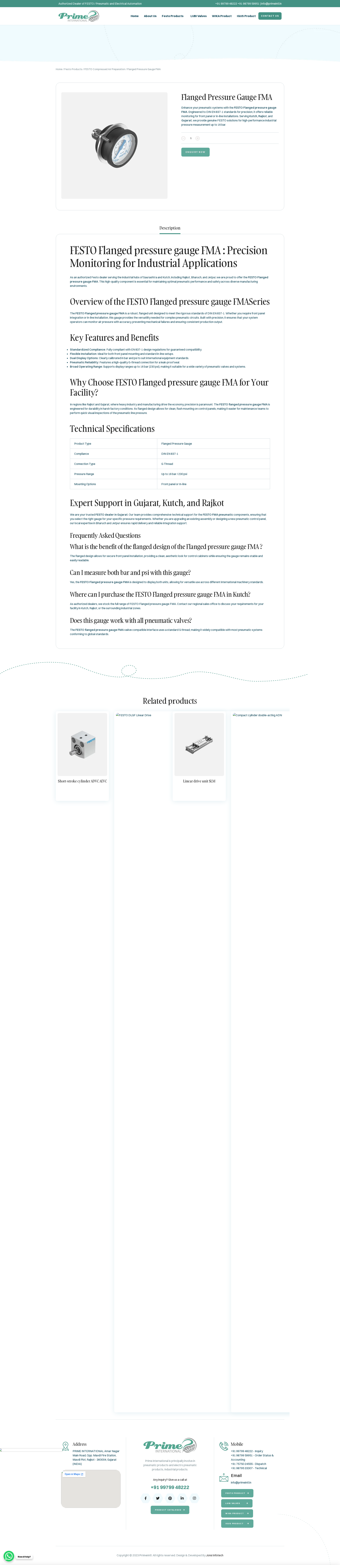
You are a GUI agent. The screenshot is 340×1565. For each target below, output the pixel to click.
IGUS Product (246, 16)
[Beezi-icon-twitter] (157, 1498)
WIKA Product (222, 16)
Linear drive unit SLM (199, 781)
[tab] (170, 229)
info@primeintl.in (271, 3)
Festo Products (172, 16)
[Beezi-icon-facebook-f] (145, 1498)
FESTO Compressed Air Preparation (104, 69)
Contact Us (270, 16)
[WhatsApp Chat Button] (9, 1556)
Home (135, 16)
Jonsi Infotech (214, 1555)
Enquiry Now (195, 152)
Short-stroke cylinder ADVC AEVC (82, 781)
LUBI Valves (199, 16)
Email (236, 1475)
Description (170, 228)
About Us (150, 16)
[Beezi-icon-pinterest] (170, 1498)
